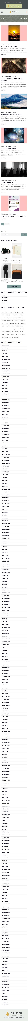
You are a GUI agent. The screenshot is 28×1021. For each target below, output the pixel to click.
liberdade (17, 323)
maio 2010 (4, 895)
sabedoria (8, 331)
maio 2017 (4, 653)
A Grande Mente (7, 182)
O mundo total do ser (8, 148)
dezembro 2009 (6, 909)
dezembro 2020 (6, 529)
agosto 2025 (5, 376)
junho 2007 (5, 996)
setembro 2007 (6, 987)
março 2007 (5, 1004)
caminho (17, 312)
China (3, 315)
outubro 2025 (5, 371)
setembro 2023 (6, 434)
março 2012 (5, 832)
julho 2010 (5, 889)
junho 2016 (5, 685)
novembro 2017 (6, 636)
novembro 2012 (6, 809)
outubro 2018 (5, 604)
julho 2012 (5, 820)
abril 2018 (4, 621)
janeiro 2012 (5, 837)
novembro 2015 (6, 705)
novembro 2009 (6, 912)
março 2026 (5, 356)
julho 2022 (5, 474)
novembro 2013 (6, 774)
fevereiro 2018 (6, 627)
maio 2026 (4, 350)
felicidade (4, 320)
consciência (15, 315)
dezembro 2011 (6, 840)
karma (7, 323)
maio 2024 (4, 420)
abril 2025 (4, 388)
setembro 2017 (6, 641)
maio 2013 (4, 791)
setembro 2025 (6, 373)
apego (3, 312)
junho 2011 (5, 858)
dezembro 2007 (6, 979)
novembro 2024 (6, 402)
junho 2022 (5, 477)
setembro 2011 (6, 849)
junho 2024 (5, 417)
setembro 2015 (6, 711)
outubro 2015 (5, 708)
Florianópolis (10, 320)
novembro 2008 (6, 947)
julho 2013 (5, 786)
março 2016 (5, 693)
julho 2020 (5, 543)
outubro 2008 (5, 950)
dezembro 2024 (6, 399)
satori (8, 334)
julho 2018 (5, 613)
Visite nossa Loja (14, 286)
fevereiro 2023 (6, 454)
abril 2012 (4, 829)
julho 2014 (5, 751)
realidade (21, 328)
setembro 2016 (6, 676)
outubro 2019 (5, 569)
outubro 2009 (5, 915)
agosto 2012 (5, 817)
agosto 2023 (5, 437)
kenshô (12, 323)
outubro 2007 (5, 984)
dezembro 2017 (6, 633)
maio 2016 (4, 688)
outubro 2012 (5, 811)
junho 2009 (5, 927)
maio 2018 (4, 618)
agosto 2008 (5, 956)
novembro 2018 (6, 601)
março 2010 (5, 901)
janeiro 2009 (5, 941)
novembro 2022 (6, 463)
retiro (3, 331)
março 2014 (5, 762)
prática (15, 328)
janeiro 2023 (5, 457)
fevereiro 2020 (6, 558)
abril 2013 (4, 794)
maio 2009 (4, 930)
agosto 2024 (5, 411)
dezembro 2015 (6, 702)
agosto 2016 (5, 679)
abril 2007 (4, 1002)
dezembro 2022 (6, 460)
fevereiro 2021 (6, 523)
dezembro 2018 (6, 598)
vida (2, 337)
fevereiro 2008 (6, 973)
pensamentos (10, 328)
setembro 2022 (6, 469)
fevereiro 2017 (6, 662)
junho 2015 (5, 719)
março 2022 (5, 486)
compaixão (8, 315)
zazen (6, 337)
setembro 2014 (6, 745)
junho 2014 (5, 754)
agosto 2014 (5, 748)
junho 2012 (5, 823)
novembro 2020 (6, 532)
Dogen (8, 317)
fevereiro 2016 (6, 696)
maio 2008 (4, 964)
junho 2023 (5, 443)
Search (24, 234)
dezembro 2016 (6, 667)
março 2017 (5, 659)
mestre (7, 326)
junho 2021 (5, 512)
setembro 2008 (6, 953)
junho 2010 (5, 892)
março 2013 (5, 797)
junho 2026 (5, 348)
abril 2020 (4, 552)
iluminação (22, 320)
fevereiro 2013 (6, 800)
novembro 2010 (6, 878)
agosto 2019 (5, 575)
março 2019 (5, 590)
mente (3, 326)
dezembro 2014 (6, 737)
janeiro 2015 (5, 734)
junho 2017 (5, 650)
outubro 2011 (5, 846)
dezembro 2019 (6, 564)
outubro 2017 (5, 639)
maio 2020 (4, 549)
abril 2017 (4, 656)
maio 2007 (4, 999)
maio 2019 (4, 584)
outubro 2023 (5, 431)
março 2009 (5, 935)
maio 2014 (4, 757)
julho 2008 (5, 958)
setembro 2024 (6, 408)
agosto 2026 (5, 345)
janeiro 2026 (5, 362)
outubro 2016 (5, 673)
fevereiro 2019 (6, 592)
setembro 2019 (6, 572)
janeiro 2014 (5, 768)
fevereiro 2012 (6, 835)
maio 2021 (4, 515)
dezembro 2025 (6, 365)
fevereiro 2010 (6, 904)
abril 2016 (4, 690)
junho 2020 (5, 546)
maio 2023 (4, 446)
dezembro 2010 (6, 875)
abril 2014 (4, 760)
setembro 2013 (6, 780)
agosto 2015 (5, 713)
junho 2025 (5, 382)
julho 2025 (5, 379)
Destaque (4, 297)
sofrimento (18, 334)
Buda (7, 312)
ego (12, 317)
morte (21, 326)
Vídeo (3, 303)
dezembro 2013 (6, 771)
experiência (19, 317)
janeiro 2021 (5, 526)
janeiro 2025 (5, 397)
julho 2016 (5, 682)
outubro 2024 (5, 405)
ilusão (3, 323)
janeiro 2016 (5, 699)
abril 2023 (4, 448)
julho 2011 (5, 855)
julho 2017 (5, 647)
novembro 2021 (6, 497)
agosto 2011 (5, 852)
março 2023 (5, 451)
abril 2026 (4, 353)
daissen (14, 44)
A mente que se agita (9, 46)
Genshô (16, 320)
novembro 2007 (6, 981)
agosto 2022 (5, 471)
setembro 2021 (6, 503)
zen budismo (15, 337)
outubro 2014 (5, 742)
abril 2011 (4, 863)
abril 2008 (4, 967)
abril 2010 (4, 898)
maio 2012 (4, 826)
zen (10, 337)
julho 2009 (5, 924)
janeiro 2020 (5, 561)
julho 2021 (5, 509)
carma (22, 312)
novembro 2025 (6, 368)
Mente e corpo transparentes (11, 114)
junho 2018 (5, 616)
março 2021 (5, 520)
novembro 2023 (6, 428)
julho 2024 (5, 414)
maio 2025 (4, 385)
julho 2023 (5, 440)
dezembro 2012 (6, 806)
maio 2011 (4, 860)
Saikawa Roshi (15, 331)
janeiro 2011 (5, 872)
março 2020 (5, 555)
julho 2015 (5, 716)
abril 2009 (4, 932)
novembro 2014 (6, 739)
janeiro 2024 (5, 425)
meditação (23, 323)
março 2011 (5, 866)
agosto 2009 (5, 921)
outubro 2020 (5, 535)
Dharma (3, 317)
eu (14, 317)
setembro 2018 (6, 607)
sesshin (12, 334)
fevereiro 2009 (6, 938)
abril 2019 (4, 587)
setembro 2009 (6, 918)
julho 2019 (5, 578)
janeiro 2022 (5, 492)
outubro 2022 (5, 466)
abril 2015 (4, 725)
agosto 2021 (5, 506)
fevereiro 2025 (6, 394)
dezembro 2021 (6, 495)
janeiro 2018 (5, 630)
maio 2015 (4, 722)
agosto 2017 (5, 644)
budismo (12, 312)
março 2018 (5, 624)
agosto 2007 (5, 990)
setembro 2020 (6, 538)
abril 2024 (4, 422)
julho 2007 (5, 993)
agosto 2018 (5, 610)
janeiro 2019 (5, 595)
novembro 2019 (6, 567)
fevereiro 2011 (6, 869)
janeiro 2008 (5, 976)
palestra (3, 328)
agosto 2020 (5, 541)
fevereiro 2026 (6, 359)
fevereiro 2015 (6, 731)
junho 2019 (5, 581)
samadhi (21, 331)
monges (17, 326)
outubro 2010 (5, 881)
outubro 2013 (5, 777)
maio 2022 (4, 480)
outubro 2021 (5, 500)
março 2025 (5, 391)
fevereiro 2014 (6, 765)
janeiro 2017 (5, 665)
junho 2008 (5, 961)
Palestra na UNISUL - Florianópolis (13, 216)
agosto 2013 (5, 783)
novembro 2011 (6, 843)
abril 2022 (4, 483)
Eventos (4, 300)
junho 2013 (5, 788)
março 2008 (5, 970)
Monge (12, 326)
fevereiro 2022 (6, 489)
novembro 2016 (6, 670)
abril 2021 (4, 518)
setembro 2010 (6, 883)
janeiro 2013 (5, 803)
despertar (21, 315)
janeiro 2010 (5, 907)
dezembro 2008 (6, 944)
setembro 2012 (6, 814)
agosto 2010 (5, 886)
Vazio (23, 334)
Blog (8, 44)
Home (21, 18)
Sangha (3, 334)
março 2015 (5, 728)
